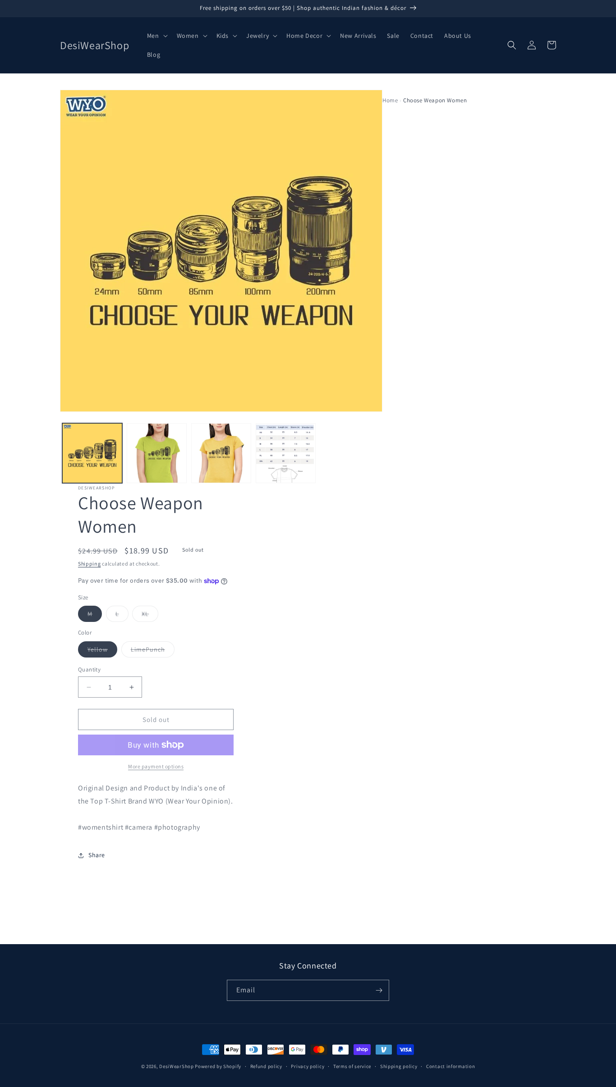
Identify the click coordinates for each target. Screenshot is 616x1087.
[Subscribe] (379, 990)
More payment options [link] (156, 766)
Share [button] (96, 855)
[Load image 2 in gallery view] (157, 453)
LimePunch (153, 651)
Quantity (89, 669)
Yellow (102, 651)
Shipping (89, 563)
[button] (156, 35)
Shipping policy (399, 1066)
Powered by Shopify (218, 1066)
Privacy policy (307, 1066)
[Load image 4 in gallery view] (286, 453)
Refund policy (266, 1066)
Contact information (450, 1066)
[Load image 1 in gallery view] (92, 453)
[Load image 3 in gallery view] (221, 453)
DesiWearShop (176, 1066)
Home (390, 100)
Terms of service (352, 1066)
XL (150, 615)
